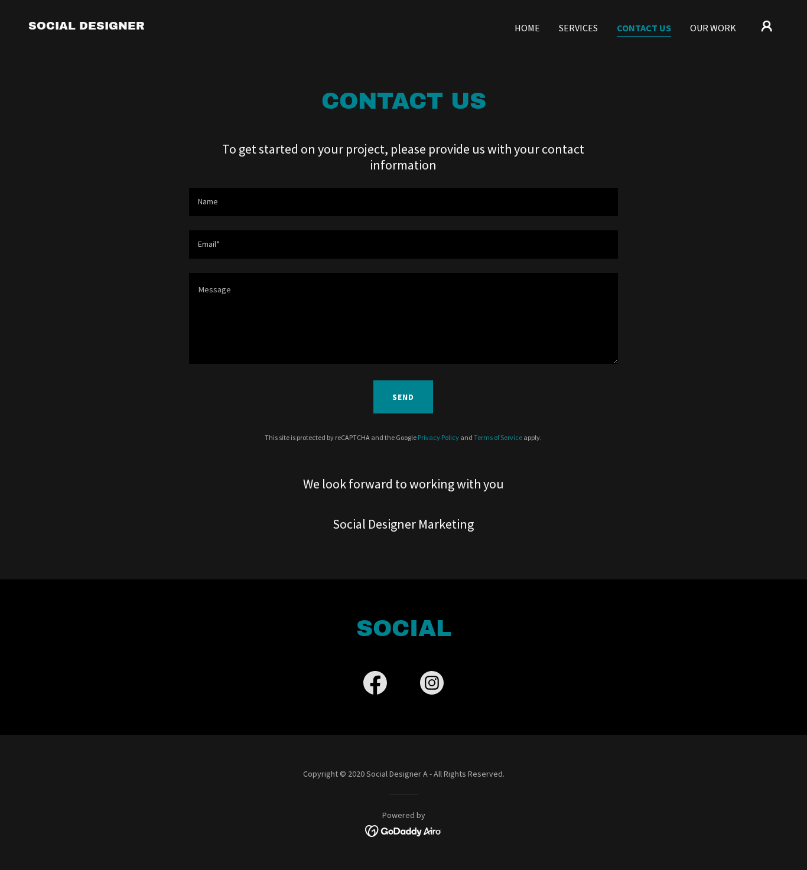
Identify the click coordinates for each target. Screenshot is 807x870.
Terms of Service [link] (498, 437)
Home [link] (527, 28)
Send (403, 397)
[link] (86, 26)
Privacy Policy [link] (438, 437)
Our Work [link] (713, 28)
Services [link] (578, 28)
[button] (767, 26)
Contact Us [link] (644, 28)
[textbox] (403, 202)
